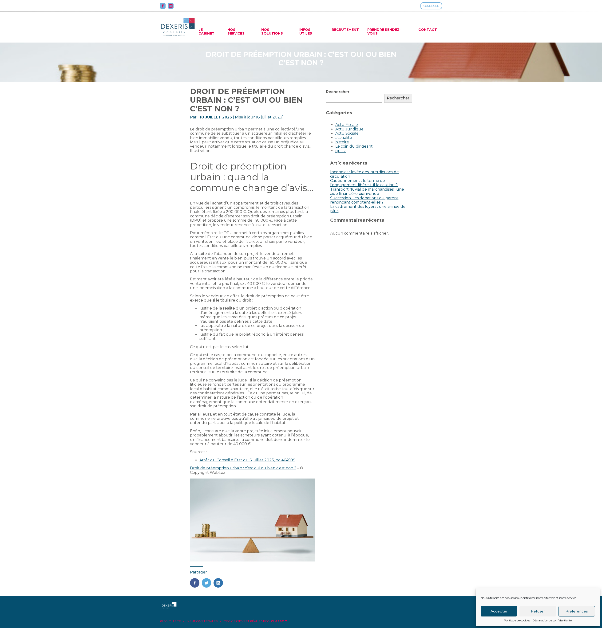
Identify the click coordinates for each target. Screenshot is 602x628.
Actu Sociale (347, 133)
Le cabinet (206, 31)
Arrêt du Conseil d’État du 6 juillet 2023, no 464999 (247, 460)
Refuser (538, 611)
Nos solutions (272, 31)
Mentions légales (202, 621)
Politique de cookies (517, 620)
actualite (343, 137)
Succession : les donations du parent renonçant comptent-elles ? (364, 200)
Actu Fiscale (346, 124)
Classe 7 (279, 621)
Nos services (236, 31)
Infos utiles (305, 31)
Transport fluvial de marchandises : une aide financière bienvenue (367, 191)
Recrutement (345, 29)
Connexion (431, 6)
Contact (427, 29)
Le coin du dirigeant (354, 146)
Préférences (577, 611)
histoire (342, 142)
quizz (340, 151)
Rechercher (337, 92)
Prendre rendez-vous (384, 31)
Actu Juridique (349, 129)
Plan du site (170, 621)
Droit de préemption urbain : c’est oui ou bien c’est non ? (243, 468)
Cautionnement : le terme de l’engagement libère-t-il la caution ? (364, 182)
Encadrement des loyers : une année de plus (367, 208)
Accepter (499, 611)
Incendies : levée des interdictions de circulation (364, 174)
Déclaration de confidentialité (552, 620)
